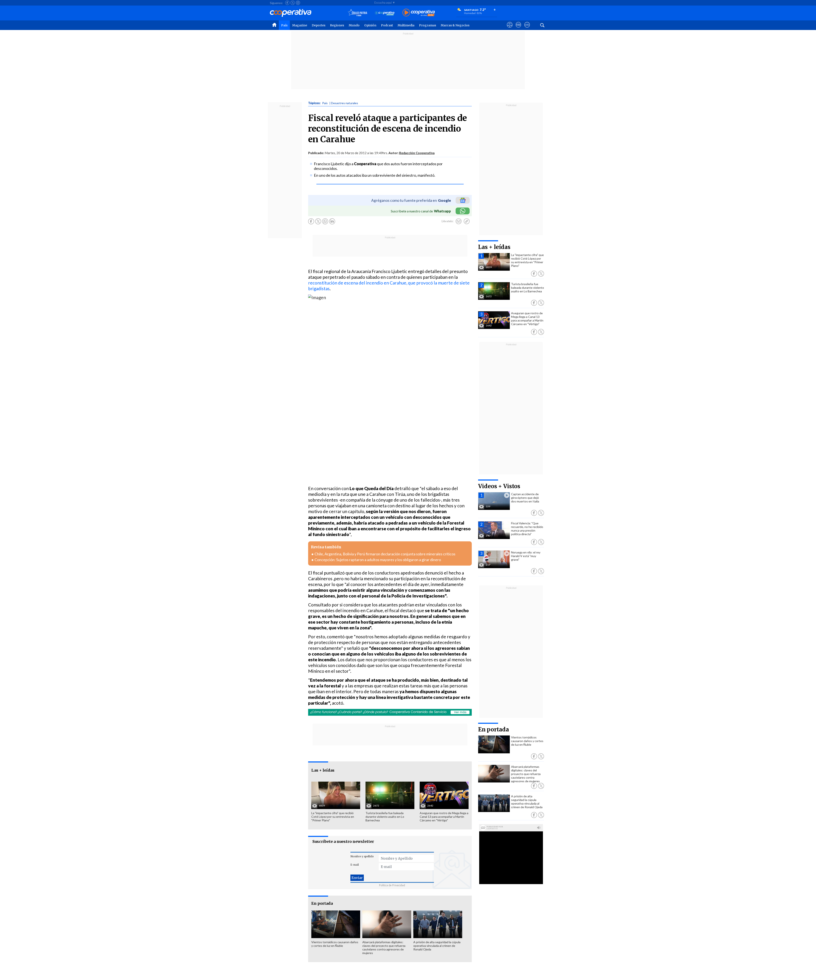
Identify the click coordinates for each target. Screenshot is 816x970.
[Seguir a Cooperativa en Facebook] (287, 3)
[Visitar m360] (518, 29)
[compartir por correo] (459, 221)
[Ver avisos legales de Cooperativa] (510, 29)
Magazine (299, 25)
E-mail (354, 864)
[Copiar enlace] (467, 221)
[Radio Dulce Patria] (357, 13)
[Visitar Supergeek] (527, 29)
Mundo (354, 25)
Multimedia (406, 25)
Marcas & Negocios (455, 25)
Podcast (387, 25)
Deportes (318, 25)
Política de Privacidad (392, 885)
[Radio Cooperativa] (418, 13)
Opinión (370, 25)
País (284, 25)
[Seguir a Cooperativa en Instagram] (298, 3)
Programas (427, 25)
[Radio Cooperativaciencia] (385, 13)
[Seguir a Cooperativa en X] (292, 3)
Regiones (337, 25)
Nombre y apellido (362, 856)
